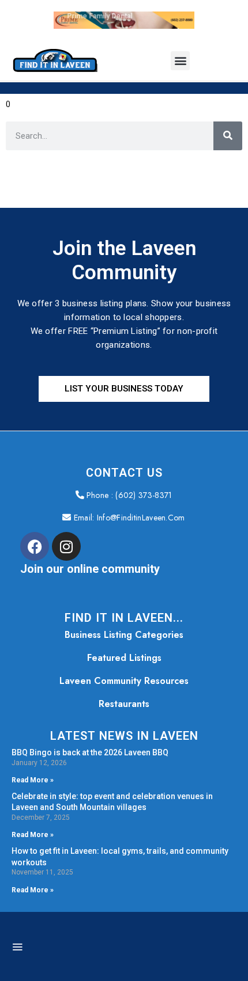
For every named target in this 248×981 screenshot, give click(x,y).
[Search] (227, 135)
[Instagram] (66, 546)
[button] (180, 60)
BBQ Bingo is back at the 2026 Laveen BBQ (90, 752)
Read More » (33, 780)
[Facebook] (34, 546)
